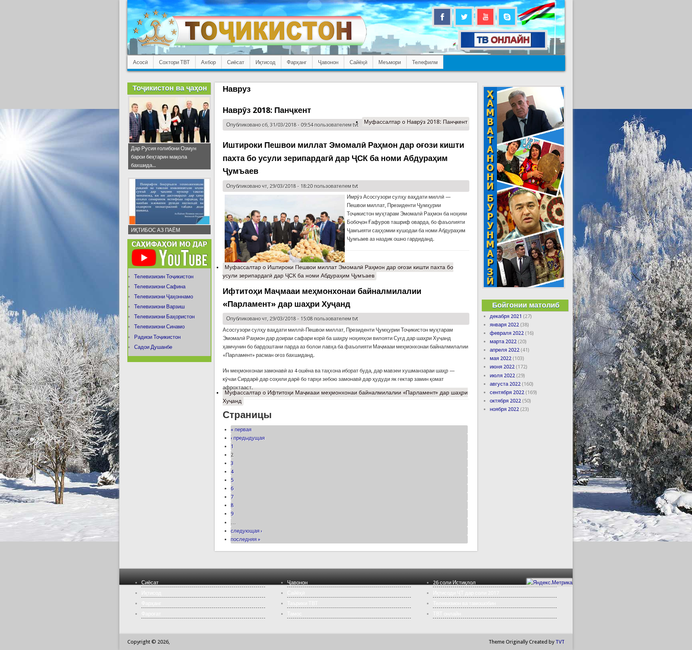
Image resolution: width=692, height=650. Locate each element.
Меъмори (389, 62)
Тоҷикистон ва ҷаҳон (170, 88)
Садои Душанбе (153, 347)
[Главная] (249, 46)
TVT (560, 642)
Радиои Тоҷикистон (157, 337)
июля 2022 (502, 375)
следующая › (246, 531)
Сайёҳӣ (358, 62)
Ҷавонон (328, 62)
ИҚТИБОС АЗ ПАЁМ (155, 230)
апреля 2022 (504, 350)
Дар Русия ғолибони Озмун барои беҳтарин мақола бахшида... (163, 156)
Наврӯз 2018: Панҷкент (267, 110)
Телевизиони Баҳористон (164, 317)
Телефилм (425, 62)
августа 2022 (505, 384)
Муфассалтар (415, 122)
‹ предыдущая (248, 438)
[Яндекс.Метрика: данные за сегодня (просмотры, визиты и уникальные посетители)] (549, 582)
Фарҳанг (297, 62)
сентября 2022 (507, 392)
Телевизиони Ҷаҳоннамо (163, 297)
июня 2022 (502, 367)
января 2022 (504, 325)
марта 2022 (503, 341)
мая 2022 (500, 358)
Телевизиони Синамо (159, 327)
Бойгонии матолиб (525, 305)
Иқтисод (265, 62)
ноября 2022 (504, 409)
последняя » (245, 539)
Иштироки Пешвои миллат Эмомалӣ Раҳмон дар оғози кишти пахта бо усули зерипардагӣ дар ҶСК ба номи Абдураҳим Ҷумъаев (343, 158)
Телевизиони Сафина (159, 287)
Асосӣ (140, 62)
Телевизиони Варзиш (159, 307)
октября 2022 (505, 401)
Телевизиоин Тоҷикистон (163, 277)
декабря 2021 (506, 316)
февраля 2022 (507, 333)
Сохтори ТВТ (174, 62)
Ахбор (208, 62)
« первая (241, 430)
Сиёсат (235, 62)
